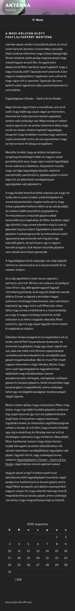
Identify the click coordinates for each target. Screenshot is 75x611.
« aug (18, 578)
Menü (39, 19)
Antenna (18, 5)
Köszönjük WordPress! (18, 602)
